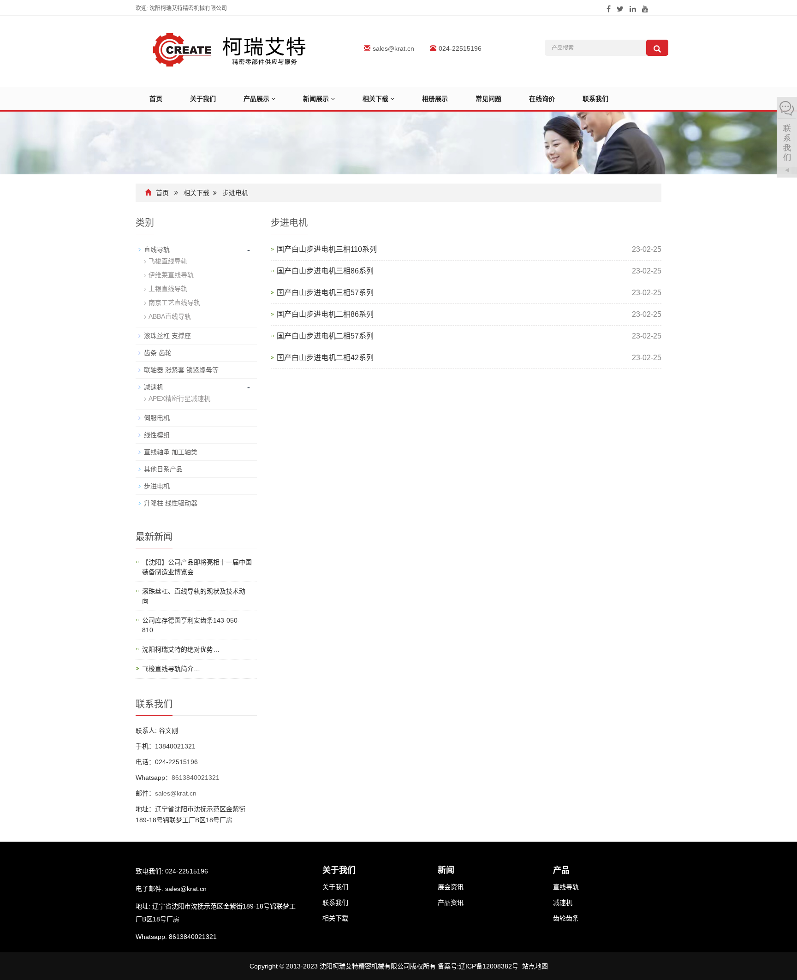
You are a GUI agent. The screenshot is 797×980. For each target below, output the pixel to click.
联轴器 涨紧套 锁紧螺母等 (181, 370)
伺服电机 (157, 418)
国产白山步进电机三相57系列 (325, 293)
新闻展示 (317, 98)
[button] (273, 98)
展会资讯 (451, 887)
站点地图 (535, 966)
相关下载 (376, 98)
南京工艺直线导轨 (174, 302)
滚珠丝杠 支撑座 (167, 335)
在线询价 (542, 98)
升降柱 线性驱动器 (170, 503)
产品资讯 (451, 902)
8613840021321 (196, 777)
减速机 (153, 387)
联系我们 (595, 98)
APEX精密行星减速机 (179, 398)
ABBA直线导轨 (170, 316)
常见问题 (488, 98)
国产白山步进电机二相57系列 (325, 336)
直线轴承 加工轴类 (170, 452)
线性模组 (157, 435)
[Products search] (657, 48)
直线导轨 (157, 249)
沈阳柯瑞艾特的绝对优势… (181, 649)
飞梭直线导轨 (168, 261)
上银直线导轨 (168, 288)
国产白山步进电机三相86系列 (325, 271)
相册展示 (435, 98)
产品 (561, 870)
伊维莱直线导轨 (171, 275)
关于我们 (203, 98)
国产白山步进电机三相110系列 (327, 249)
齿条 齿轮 (158, 352)
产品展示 (257, 98)
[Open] (787, 138)
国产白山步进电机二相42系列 (325, 358)
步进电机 (235, 192)
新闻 (446, 870)
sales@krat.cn (393, 48)
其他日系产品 (163, 469)
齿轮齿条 (566, 918)
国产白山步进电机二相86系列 (325, 314)
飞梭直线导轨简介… (171, 668)
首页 (155, 98)
